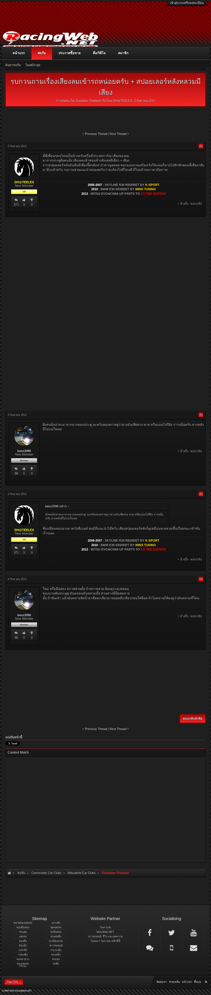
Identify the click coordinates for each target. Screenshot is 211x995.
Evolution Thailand (88, 100)
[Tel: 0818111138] (172, 947)
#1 (200, 145)
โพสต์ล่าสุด (32, 65)
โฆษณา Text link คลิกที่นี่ (105, 941)
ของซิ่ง (23, 941)
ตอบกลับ (196, 203)
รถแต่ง (23, 931)
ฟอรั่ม (42, 53)
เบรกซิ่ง (23, 950)
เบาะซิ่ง (56, 922)
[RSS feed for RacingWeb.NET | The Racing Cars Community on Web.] (206, 977)
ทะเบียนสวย (56, 941)
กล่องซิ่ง (23, 954)
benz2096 (24, 451)
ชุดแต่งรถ (55, 927)
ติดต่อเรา (162, 981)
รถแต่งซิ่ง (55, 936)
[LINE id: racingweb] (150, 947)
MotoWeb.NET (105, 931)
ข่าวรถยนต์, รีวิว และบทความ (105, 936)
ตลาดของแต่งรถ (23, 922)
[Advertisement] (105, 250)
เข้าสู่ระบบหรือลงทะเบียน (187, 3)
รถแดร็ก (56, 954)
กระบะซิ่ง (55, 950)
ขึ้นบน (197, 981)
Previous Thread (96, 134)
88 (16, 473)
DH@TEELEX (122, 100)
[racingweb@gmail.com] (193, 947)
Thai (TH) (12, 981)
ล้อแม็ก (23, 945)
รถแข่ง (56, 959)
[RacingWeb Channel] (193, 932)
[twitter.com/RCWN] (172, 932)
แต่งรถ (23, 936)
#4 (200, 578)
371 (16, 204)
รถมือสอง (55, 931)
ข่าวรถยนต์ (55, 945)
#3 (200, 493)
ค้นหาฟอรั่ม (13, 65)
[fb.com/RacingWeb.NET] (150, 932)
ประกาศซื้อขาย (70, 53)
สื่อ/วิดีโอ (99, 53)
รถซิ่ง (56, 963)
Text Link (105, 927)
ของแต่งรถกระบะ (23, 965)
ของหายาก (22, 959)
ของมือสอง (22, 927)
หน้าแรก (19, 53)
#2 (200, 414)
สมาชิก (123, 53)
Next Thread (118, 134)
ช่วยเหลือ (174, 981)
